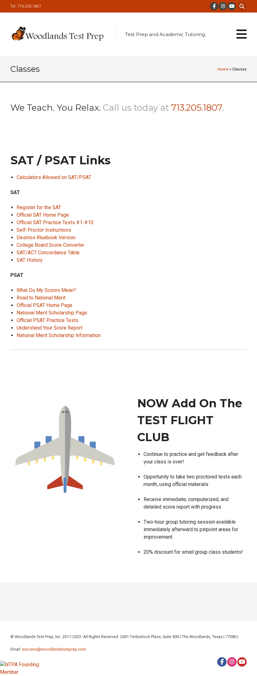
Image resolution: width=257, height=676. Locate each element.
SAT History (30, 260)
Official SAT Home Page (43, 215)
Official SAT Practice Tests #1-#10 (55, 222)
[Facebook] (213, 6)
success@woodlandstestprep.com (54, 649)
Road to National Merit (41, 298)
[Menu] (241, 34)
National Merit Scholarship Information (59, 335)
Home (223, 69)
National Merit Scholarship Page (52, 313)
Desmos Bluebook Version (46, 237)
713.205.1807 (196, 107)
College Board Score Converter (50, 245)
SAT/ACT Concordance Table (48, 253)
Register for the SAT (39, 207)
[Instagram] (222, 6)
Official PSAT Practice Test (46, 320)
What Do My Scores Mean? (46, 290)
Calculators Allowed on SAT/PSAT (54, 177)
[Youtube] (231, 6)
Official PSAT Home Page (44, 305)
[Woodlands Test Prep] (57, 34)
